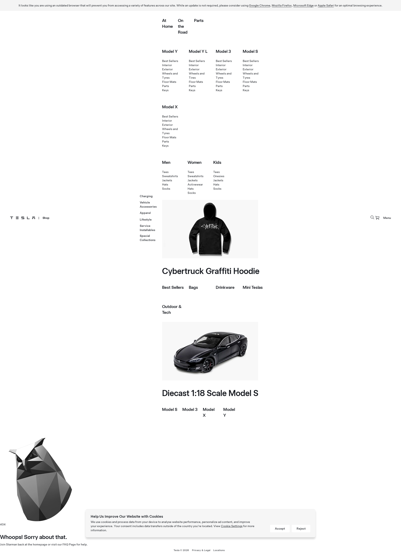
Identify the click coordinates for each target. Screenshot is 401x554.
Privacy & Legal (201, 550)
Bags (193, 287)
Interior (167, 65)
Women (195, 162)
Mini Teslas (253, 287)
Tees (165, 172)
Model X (170, 106)
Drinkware (225, 287)
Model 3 (223, 51)
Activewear (195, 184)
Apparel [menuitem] (145, 213)
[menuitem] (377, 217)
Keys (165, 90)
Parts (199, 20)
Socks (166, 188)
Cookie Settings (231, 526)
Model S (250, 51)
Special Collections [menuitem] (147, 238)
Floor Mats (169, 81)
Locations (219, 550)
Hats (165, 184)
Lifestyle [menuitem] (146, 219)
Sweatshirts (170, 176)
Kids (217, 162)
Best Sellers (170, 61)
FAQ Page (69, 544)
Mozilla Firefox (282, 5)
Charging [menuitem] (146, 196)
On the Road (183, 26)
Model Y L (198, 51)
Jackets (167, 180)
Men (166, 162)
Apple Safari (326, 5)
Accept (280, 528)
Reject (301, 528)
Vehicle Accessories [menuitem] (148, 204)
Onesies (218, 176)
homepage (40, 544)
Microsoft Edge (303, 5)
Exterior (167, 69)
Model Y (170, 51)
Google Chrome (259, 5)
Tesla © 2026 (181, 550)
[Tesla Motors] (22, 217)
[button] (372, 217)
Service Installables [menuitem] (147, 228)
